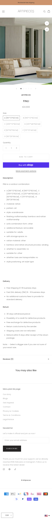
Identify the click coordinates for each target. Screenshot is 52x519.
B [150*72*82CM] (30, 118)
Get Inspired (8, 402)
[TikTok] (15, 469)
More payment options (26, 171)
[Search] (44, 11)
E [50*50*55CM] (11, 130)
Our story (7, 394)
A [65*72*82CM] (11, 118)
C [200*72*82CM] (12, 124)
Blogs (5, 398)
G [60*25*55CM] (11, 136)
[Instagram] (4, 469)
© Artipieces (26, 480)
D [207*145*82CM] (32, 124)
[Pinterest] (9, 469)
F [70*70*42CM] (29, 130)
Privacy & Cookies (11, 411)
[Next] (35, 88)
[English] (47, 516)
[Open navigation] (3, 11)
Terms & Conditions (11, 415)
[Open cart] (49, 11)
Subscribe (12, 448)
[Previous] (16, 88)
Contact (6, 406)
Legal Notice (8, 419)
